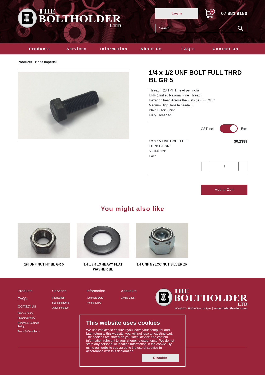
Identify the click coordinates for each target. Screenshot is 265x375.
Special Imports (60, 302)
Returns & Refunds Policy (28, 325)
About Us (151, 49)
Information (114, 49)
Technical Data (95, 297)
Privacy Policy (25, 313)
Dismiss (160, 358)
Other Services (60, 307)
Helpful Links (94, 302)
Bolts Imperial (46, 62)
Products (39, 49)
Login (177, 13)
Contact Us (225, 49)
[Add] (242, 166)
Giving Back (127, 297)
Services (76, 49)
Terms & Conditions (29, 331)
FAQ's (188, 49)
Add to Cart (224, 189)
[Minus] (205, 166)
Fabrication (58, 297)
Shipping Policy (26, 318)
